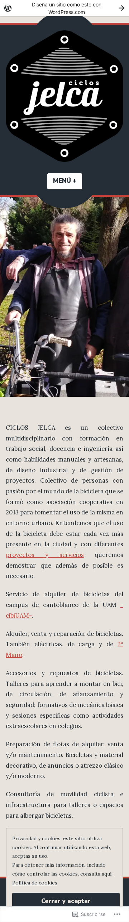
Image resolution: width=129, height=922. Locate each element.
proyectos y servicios (45, 555)
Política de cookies (34, 882)
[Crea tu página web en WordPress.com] (64, 8)
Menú (67, 181)
